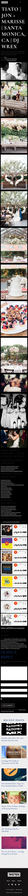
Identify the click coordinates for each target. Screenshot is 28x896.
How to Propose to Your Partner (8, 508)
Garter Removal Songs (6, 492)
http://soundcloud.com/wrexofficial (11, 522)
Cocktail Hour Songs (5, 480)
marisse (22, 643)
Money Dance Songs (5, 497)
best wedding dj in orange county (8, 640)
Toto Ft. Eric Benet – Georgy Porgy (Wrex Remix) (12, 852)
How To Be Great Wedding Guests (8, 514)
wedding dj (7, 648)
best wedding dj (8, 639)
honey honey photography (11, 642)
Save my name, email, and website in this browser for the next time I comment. (14, 701)
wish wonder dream (15, 648)
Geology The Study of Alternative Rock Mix (10, 762)
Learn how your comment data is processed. (13, 710)
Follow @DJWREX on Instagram (12, 628)
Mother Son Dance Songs (6, 489)
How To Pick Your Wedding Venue (8, 509)
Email (2, 688)
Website (2, 693)
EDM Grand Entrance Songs (7, 483)
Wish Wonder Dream (11, 60)
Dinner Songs (4, 486)
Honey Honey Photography (11, 59)
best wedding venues (21, 640)
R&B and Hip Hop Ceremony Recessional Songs (12, 471)
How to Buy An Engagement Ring (8, 506)
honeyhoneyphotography (6, 643)
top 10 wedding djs (19, 647)
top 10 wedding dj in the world (8, 647)
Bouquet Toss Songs (5, 491)
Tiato (5, 57)
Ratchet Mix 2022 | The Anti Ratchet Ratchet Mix (12, 739)
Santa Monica (20, 645)
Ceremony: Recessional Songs (8, 469)
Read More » (4, 742)
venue (25, 647)
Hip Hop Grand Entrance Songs (8, 485)
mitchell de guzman (5, 645)
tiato (25, 645)
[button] (20, 2)
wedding (3, 648)
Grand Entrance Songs (6, 482)
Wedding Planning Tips (6, 511)
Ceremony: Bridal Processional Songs (9, 468)
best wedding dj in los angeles (19, 639)
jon (13, 643)
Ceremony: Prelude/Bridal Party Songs (9, 466)
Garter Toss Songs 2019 (6, 494)
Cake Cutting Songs (5, 496)
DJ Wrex (3, 642)
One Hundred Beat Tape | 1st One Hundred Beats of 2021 (12, 784)
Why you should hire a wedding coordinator (11, 512)
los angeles (17, 643)
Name (2, 682)
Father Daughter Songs (6, 488)
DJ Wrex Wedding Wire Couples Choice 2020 (11, 515)
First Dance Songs (19, 485)
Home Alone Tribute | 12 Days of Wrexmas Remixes (13, 807)
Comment (3, 665)
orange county (13, 645)
